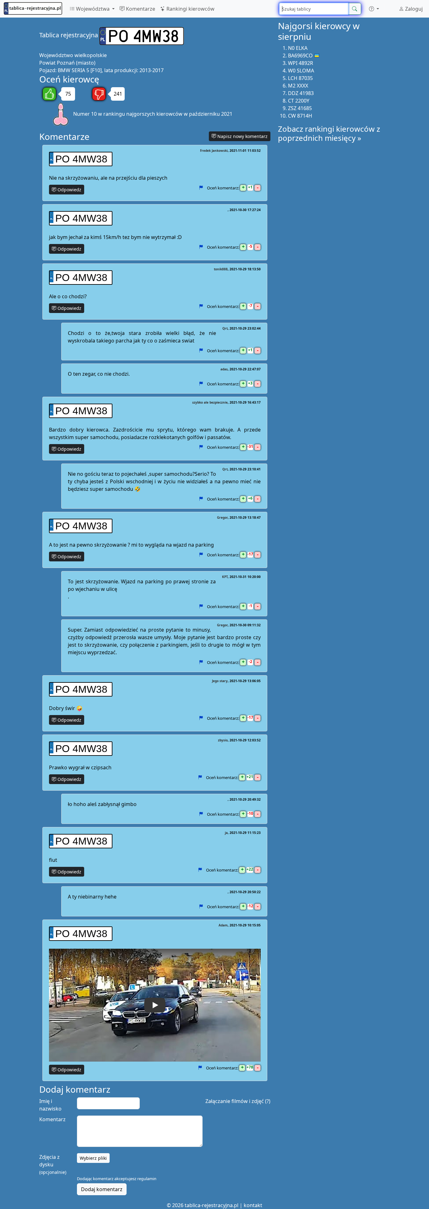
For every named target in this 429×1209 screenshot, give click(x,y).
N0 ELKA (297, 48)
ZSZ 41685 (300, 108)
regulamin (146, 1178)
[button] (374, 9)
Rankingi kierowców (190, 8)
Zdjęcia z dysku (52, 1164)
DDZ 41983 (301, 93)
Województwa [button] (93, 8)
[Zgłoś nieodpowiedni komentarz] (201, 188)
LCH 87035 (300, 78)
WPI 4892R (300, 63)
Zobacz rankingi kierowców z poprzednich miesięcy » (329, 133)
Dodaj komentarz (101, 1189)
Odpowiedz (68, 190)
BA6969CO (300, 55)
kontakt (253, 1205)
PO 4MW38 (81, 159)
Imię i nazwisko (50, 1105)
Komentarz (52, 1119)
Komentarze (140, 8)
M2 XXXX (298, 85)
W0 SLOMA (301, 70)
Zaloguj (413, 8)
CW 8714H (300, 115)
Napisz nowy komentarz (242, 136)
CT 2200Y (298, 100)
